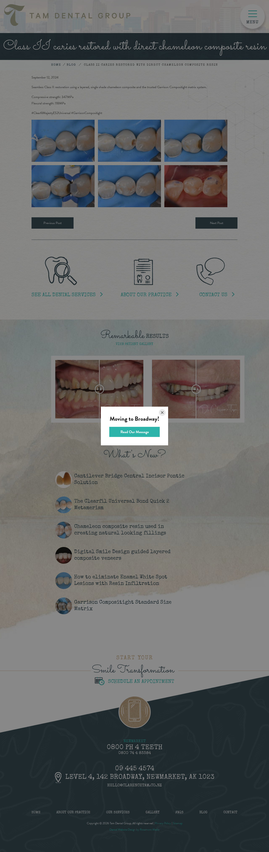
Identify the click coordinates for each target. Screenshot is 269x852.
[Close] (162, 412)
